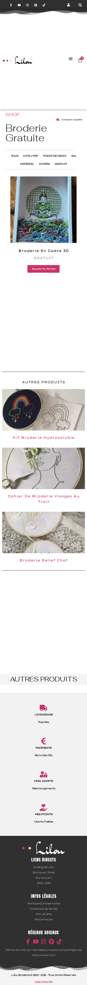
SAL (73, 155)
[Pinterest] (36, 5)
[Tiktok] (44, 5)
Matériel (27, 163)
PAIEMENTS (43, 747)
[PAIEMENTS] (43, 741)
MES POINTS (43, 814)
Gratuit (60, 163)
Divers (44, 163)
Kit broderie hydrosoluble (44, 437)
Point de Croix (54, 155)
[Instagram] (27, 5)
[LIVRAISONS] (43, 708)
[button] (80, 5)
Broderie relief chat (43, 560)
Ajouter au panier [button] (43, 268)
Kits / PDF (30, 155)
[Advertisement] (43, 320)
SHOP (12, 114)
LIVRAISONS (43, 714)
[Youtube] (19, 5)
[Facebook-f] (11, 5)
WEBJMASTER (43, 982)
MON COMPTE (43, 781)
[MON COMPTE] (43, 774)
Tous (14, 155)
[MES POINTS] (43, 807)
